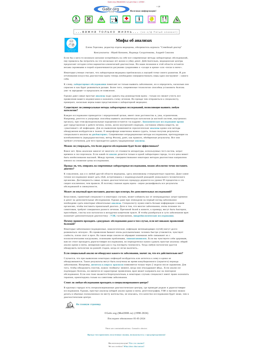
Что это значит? (137, 343)
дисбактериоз (99, 134)
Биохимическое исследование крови (163, 122)
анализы (100, 96)
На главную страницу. (88, 304)
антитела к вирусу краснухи (107, 264)
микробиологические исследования (153, 216)
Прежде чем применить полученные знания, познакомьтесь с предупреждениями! (126, 335)
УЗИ (112, 216)
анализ (113, 154)
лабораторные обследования (90, 84)
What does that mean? (134, 346)
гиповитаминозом (136, 238)
